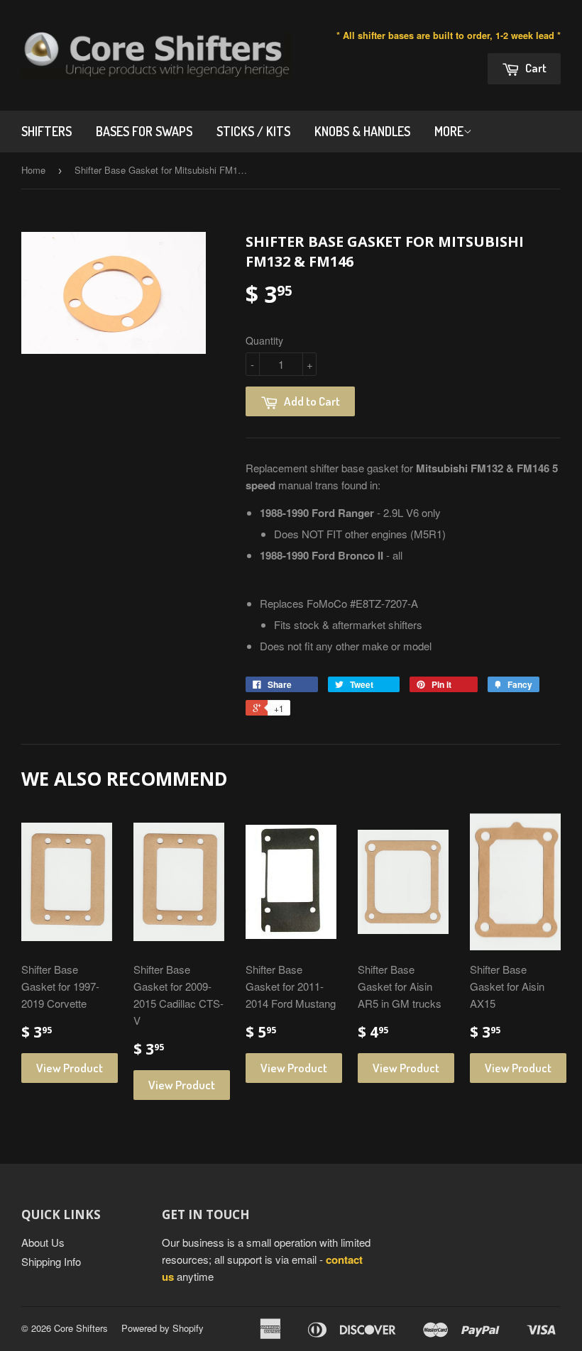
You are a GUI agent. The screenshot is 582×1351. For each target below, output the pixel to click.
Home (33, 170)
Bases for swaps (144, 131)
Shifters (46, 131)
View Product (69, 1067)
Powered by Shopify (162, 1328)
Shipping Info (51, 1261)
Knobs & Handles (362, 131)
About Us (43, 1242)
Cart (535, 67)
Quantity (264, 340)
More (448, 131)
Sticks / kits (253, 131)
